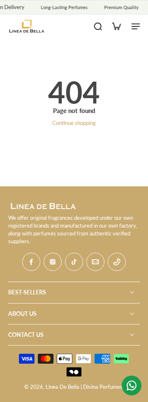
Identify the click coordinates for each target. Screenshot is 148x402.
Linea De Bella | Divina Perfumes (84, 387)
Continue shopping (74, 123)
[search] (98, 26)
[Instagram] (53, 262)
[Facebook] (31, 262)
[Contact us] (131, 385)
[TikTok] (74, 262)
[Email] (95, 262)
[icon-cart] (116, 26)
